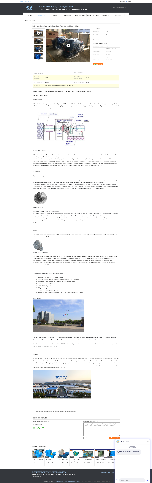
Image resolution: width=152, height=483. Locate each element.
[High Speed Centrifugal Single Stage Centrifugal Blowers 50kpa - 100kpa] (38, 40)
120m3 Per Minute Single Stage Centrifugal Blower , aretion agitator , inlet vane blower (76, 463)
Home (29, 15)
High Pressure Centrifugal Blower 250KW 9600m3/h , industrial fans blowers (88, 463)
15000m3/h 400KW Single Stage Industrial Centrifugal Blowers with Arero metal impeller (113, 463)
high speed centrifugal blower (45, 411)
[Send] (147, 480)
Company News (29, 20)
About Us (67, 15)
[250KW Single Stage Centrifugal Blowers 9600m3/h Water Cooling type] (101, 453)
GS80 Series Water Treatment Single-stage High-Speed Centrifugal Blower (63, 462)
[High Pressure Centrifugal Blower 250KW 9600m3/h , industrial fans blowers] (88, 453)
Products (41, 15)
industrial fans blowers (58, 411)
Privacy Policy (51, 481)
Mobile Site (45, 481)
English (129, 1)
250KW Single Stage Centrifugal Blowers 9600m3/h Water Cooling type (101, 462)
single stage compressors (70, 411)
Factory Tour (80, 15)
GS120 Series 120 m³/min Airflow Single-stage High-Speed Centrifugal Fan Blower (38, 463)
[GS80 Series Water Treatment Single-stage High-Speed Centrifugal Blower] (63, 453)
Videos (55, 15)
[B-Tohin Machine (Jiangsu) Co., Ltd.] (29, 7)
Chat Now (122, 1)
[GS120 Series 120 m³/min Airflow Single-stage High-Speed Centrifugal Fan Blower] (38, 453)
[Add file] (117, 480)
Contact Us (105, 15)
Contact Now (116, 437)
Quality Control (93, 15)
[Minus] (148, 442)
